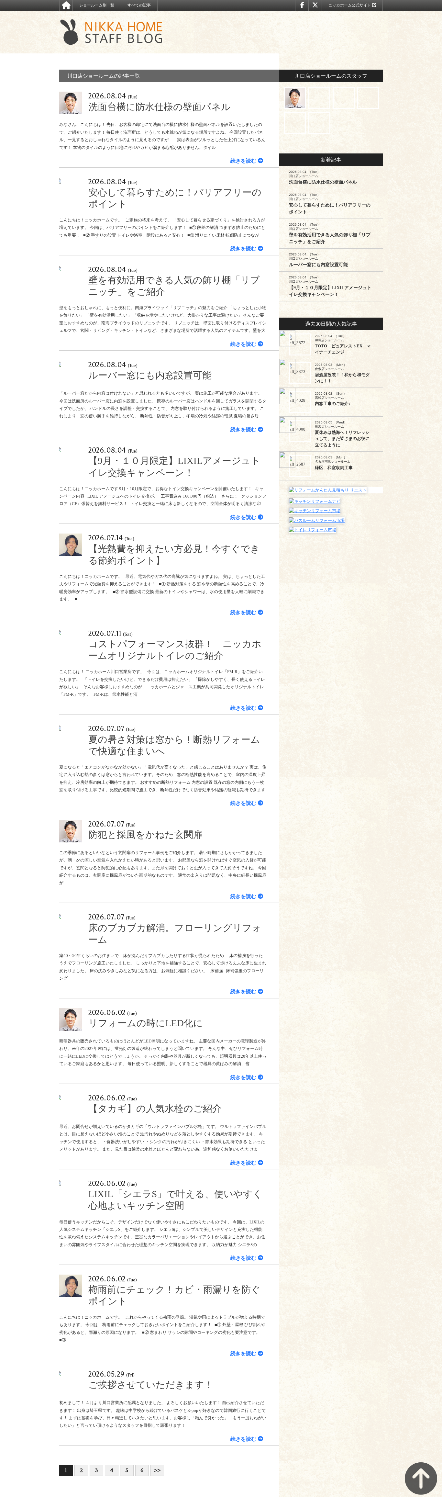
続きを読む (243, 160)
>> (157, 1470)
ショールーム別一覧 (96, 5)
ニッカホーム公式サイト (350, 5)
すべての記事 (139, 5)
